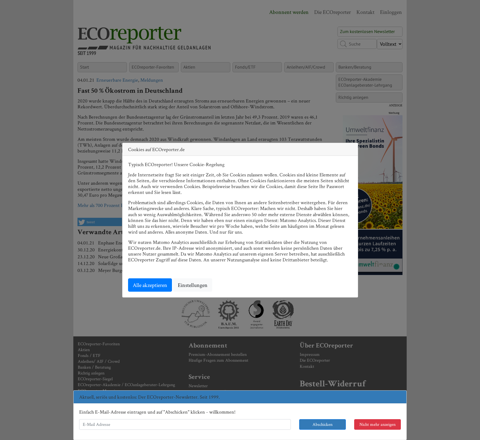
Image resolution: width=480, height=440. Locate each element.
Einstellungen (193, 285)
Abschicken (322, 424)
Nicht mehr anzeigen (377, 424)
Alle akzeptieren (150, 285)
